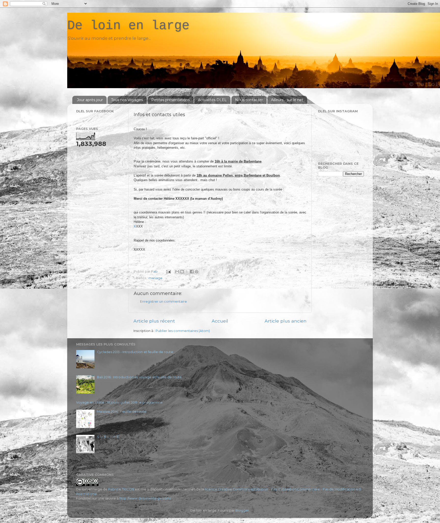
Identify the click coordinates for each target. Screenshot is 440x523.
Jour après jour (90, 100)
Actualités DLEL (212, 100)
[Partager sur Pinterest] (196, 271)
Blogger (242, 510)
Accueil (220, 321)
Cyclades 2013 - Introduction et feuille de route (135, 352)
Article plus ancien (286, 321)
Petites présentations (170, 100)
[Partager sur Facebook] (191, 271)
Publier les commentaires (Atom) (183, 331)
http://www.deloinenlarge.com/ (145, 498)
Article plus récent (154, 321)
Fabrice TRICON (121, 489)
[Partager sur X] (186, 271)
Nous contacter (249, 100)
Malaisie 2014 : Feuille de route (121, 411)
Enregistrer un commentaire (163, 301)
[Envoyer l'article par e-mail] (168, 271)
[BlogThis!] (182, 271)
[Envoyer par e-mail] (177, 271)
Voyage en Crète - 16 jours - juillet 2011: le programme (119, 402)
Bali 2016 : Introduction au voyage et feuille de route (139, 377)
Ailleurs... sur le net (287, 100)
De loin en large (128, 25)
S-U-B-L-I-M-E (108, 437)
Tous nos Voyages (127, 100)
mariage (155, 278)
